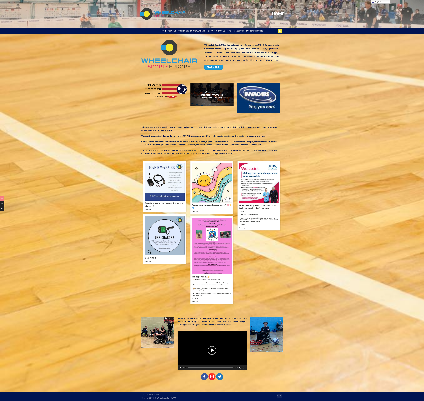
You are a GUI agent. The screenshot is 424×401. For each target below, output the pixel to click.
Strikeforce (183, 31)
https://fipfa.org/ (248, 150)
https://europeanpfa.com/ (199, 150)
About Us (172, 31)
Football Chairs (197, 31)
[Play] (180, 367)
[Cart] (280, 31)
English (377, 2)
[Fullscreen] (244, 367)
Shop (210, 31)
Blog (228, 31)
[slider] (210, 367)
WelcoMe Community (259, 208)
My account (238, 31)
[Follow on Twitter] (219, 376)
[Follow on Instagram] (211, 376)
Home (163, 31)
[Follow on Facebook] (204, 376)
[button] (212, 350)
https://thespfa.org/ (155, 150)
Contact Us (219, 31)
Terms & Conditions (150, 394)
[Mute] (240, 367)
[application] (212, 350)
